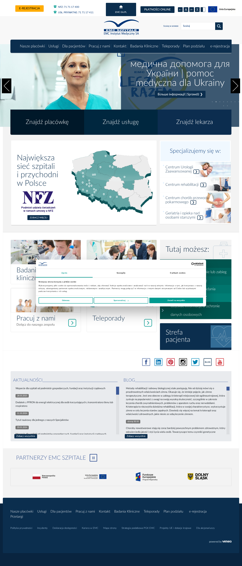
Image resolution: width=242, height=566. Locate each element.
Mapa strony (110, 528)
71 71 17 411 (76, 12)
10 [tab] (227, 106)
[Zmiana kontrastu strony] (203, 9)
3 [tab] (220, 102)
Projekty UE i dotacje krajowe (175, 528)
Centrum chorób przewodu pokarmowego (187, 200)
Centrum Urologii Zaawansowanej (181, 169)
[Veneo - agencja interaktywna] (220, 542)
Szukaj (219, 26)
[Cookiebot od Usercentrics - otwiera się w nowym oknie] (186, 264)
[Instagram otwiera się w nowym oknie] (183, 362)
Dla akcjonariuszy (205, 528)
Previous (6, 85)
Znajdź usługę (121, 122)
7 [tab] (235, 102)
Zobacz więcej (38, 217)
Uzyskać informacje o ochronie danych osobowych (195, 310)
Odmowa (65, 300)
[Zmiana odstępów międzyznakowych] (197, 9)
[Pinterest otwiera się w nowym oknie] (171, 362)
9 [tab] (224, 106)
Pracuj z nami (99, 46)
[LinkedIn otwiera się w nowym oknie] (158, 362)
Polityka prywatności (21, 528)
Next (235, 85)
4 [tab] (224, 102)
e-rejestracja (29, 8)
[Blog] (208, 362)
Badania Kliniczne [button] (144, 46)
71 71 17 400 (68, 7)
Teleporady (171, 46)
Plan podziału (194, 46)
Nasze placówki (32, 46)
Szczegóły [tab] (121, 273)
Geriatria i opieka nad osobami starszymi (183, 215)
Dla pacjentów (73, 46)
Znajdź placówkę (47, 122)
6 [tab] (231, 102)
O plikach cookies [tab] (178, 273)
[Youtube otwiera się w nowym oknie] (220, 362)
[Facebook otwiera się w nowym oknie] (146, 362)
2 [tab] (216, 102)
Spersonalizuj (120, 300)
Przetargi (16, 516)
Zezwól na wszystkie (176, 300)
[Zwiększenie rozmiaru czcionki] (191, 9)
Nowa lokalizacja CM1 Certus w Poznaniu (180, 77)
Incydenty (42, 528)
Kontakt (120, 46)
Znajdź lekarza (194, 122)
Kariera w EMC (90, 528)
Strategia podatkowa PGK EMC (138, 528)
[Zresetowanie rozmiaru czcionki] (186, 9)
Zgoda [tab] (64, 273)
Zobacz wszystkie (25, 436)
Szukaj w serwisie (170, 26)
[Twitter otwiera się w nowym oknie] (195, 362)
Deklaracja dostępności (65, 528)
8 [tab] (239, 102)
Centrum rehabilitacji (185, 185)
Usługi (53, 46)
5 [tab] (227, 102)
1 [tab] (212, 102)
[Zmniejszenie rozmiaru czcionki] (180, 9)
